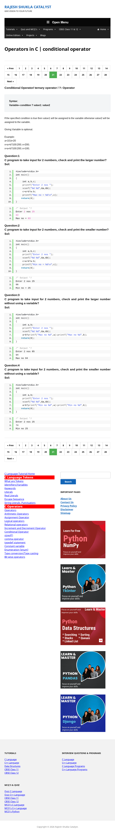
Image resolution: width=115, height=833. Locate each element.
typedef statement (14, 542)
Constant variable (14, 546)
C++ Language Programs (74, 769)
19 (38, 74)
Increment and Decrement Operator (25, 528)
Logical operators (14, 521)
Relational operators (16, 524)
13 (99, 68)
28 (105, 74)
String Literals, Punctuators (19, 502)
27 (98, 74)
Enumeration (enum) (16, 549)
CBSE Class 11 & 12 (68, 29)
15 (8, 74)
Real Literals (11, 495)
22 (60, 74)
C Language (10, 759)
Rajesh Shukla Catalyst (27, 6)
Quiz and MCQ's (29, 29)
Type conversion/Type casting (21, 553)
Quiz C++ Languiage (14, 794)
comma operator (14, 539)
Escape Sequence (14, 499)
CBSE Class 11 (11, 769)
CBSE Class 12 (11, 772)
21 (53, 74)
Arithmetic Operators (16, 513)
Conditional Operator (16, 531)
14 (106, 68)
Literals (8, 492)
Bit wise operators (14, 557)
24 (75, 74)
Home (103, 29)
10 (76, 68)
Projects (30, 35)
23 (68, 74)
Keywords (10, 488)
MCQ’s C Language (14, 804)
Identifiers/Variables (16, 484)
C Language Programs (73, 766)
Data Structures (12, 766)
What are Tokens (14, 481)
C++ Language (11, 762)
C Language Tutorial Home (19, 473)
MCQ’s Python (11, 811)
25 (83, 74)
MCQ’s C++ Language (15, 808)
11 (84, 68)
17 (23, 74)
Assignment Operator (16, 517)
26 (90, 74)
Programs (48, 29)
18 (30, 74)
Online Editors (13, 35)
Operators (10, 510)
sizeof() (8, 535)
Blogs (43, 35)
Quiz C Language (13, 791)
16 (16, 74)
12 (91, 68)
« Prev (10, 68)
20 (45, 74)
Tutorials (10, 29)
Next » (10, 81)
